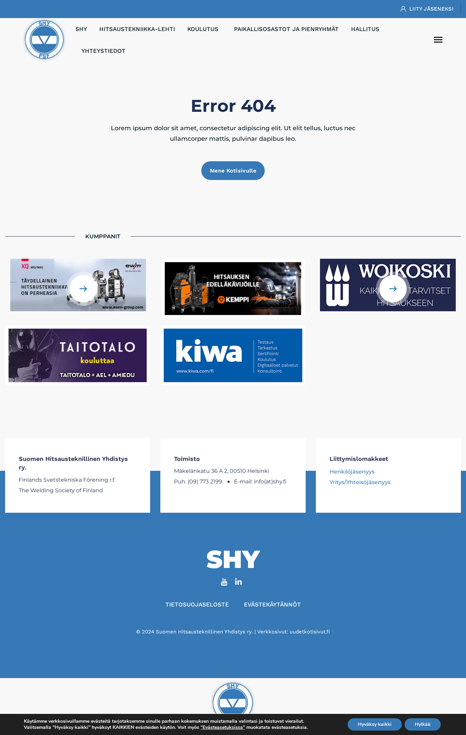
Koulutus (202, 29)
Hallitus (365, 29)
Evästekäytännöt (272, 604)
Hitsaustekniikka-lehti (137, 29)
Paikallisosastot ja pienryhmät (286, 29)
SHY (81, 29)
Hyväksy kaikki (375, 724)
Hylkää (423, 724)
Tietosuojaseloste (197, 604)
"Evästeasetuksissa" (223, 727)
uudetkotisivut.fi (310, 632)
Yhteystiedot (104, 50)
